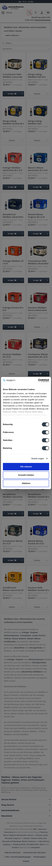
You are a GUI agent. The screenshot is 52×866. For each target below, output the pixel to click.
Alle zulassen (26, 466)
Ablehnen (26, 483)
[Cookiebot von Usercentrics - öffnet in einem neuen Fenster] (38, 380)
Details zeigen (37, 458)
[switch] (45, 432)
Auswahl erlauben (26, 475)
